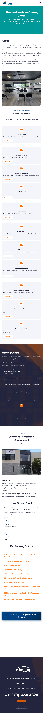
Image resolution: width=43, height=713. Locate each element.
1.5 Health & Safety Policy (13, 570)
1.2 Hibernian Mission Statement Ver (17, 561)
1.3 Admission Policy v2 (13, 565)
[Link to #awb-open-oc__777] (40, 2)
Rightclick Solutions (33, 706)
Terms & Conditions (23, 708)
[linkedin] (24, 701)
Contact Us (21, 617)
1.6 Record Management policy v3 (16, 574)
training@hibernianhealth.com (30, 514)
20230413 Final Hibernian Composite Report (19, 599)
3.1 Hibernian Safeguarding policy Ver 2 (18, 578)
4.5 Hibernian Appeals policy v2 (15, 582)
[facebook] (18, 701)
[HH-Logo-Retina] (7, 1)
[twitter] (21, 701)
